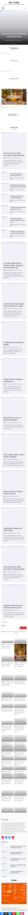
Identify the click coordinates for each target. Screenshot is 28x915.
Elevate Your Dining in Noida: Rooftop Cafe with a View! (17, 220)
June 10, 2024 (17, 158)
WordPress (22, 910)
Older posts (4, 622)
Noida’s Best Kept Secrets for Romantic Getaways (16, 865)
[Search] (25, 8)
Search (3, 625)
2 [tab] (13, 43)
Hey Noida (14, 2)
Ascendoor (9, 910)
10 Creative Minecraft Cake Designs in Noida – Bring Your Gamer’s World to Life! (13, 265)
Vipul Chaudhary (10, 40)
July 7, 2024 (19, 40)
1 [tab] (12, 43)
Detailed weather (6, 900)
